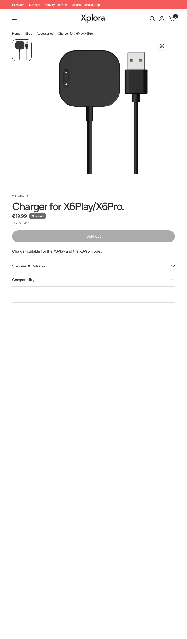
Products (18, 5)
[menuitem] (19, 4)
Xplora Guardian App (86, 5)
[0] (171, 18)
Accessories (45, 33)
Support (34, 5)
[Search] (152, 18)
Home (16, 33)
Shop (28, 33)
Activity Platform (56, 5)
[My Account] (162, 18)
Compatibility (23, 279)
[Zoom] (162, 46)
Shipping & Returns (28, 266)
